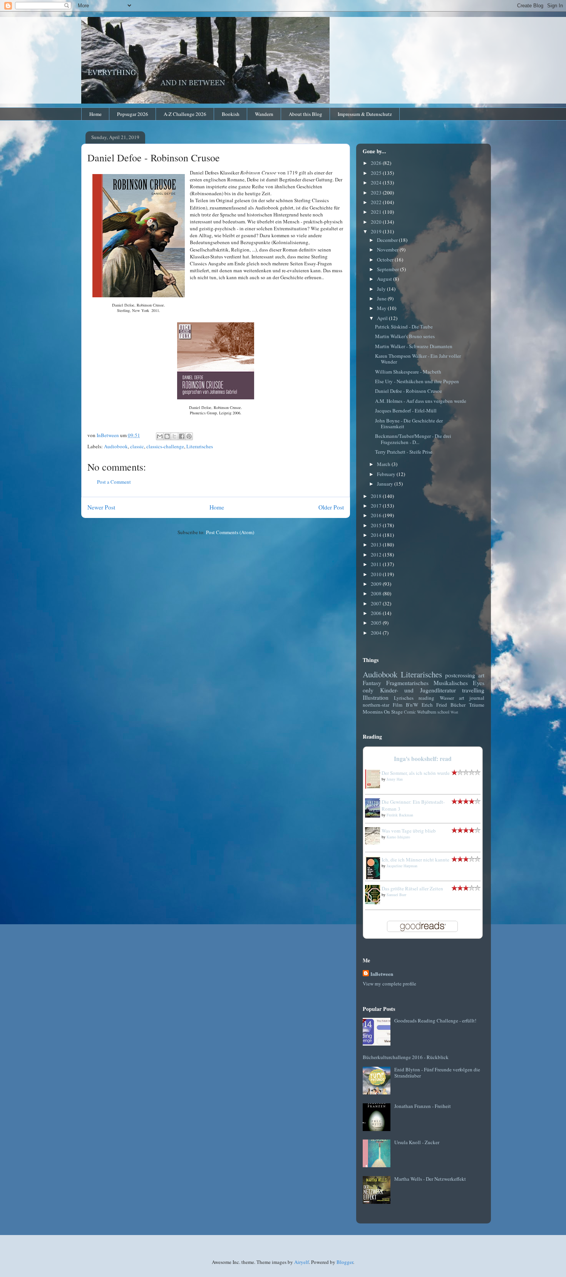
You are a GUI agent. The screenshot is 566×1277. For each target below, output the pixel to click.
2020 (377, 221)
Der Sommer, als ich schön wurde (416, 772)
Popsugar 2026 (132, 114)
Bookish (230, 114)
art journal (471, 697)
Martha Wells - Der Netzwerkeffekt (430, 1178)
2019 (377, 231)
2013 (377, 544)
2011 (377, 564)
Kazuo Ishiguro (398, 837)
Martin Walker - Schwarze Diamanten (413, 346)
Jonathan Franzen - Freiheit (422, 1106)
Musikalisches (451, 683)
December (388, 239)
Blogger (345, 1262)
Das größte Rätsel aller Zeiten (412, 888)
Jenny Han (395, 779)
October (386, 259)
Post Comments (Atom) (230, 532)
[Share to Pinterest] (189, 436)
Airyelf (301, 1262)
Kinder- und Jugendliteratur (418, 690)
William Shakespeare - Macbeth (408, 371)
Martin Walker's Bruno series (405, 336)
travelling (473, 690)
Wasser (447, 697)
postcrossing (460, 675)
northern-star (376, 704)
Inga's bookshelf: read (423, 758)
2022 (377, 202)
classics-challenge (165, 446)
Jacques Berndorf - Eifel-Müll (406, 410)
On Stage (393, 711)
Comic (410, 712)
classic (137, 446)
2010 (377, 574)
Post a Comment (114, 481)
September (388, 269)
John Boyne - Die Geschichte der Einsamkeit (409, 423)
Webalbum (426, 712)
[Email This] (160, 436)
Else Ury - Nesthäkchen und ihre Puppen (417, 381)
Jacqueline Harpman (402, 865)
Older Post (331, 507)
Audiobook (116, 446)
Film (397, 704)
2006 (377, 613)
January (385, 483)
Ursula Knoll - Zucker (416, 1142)
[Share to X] (174, 436)
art (481, 675)
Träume (476, 704)
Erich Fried (434, 704)
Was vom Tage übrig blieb (409, 830)
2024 (377, 182)
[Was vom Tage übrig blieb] (374, 842)
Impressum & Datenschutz (365, 114)
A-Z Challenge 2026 (185, 114)
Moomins (373, 711)
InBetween (381, 973)
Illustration (375, 697)
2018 (377, 496)
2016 (377, 515)
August (385, 278)
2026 (377, 162)
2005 (377, 622)
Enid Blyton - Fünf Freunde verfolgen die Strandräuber (437, 1072)
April (383, 318)
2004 (377, 632)
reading (426, 697)
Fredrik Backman (400, 815)
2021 (377, 211)
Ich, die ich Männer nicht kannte (415, 859)
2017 (377, 505)
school (443, 712)
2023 (377, 192)
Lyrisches (404, 697)
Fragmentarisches (407, 683)
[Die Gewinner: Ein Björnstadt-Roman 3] (374, 815)
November (388, 249)
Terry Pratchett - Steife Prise (403, 451)
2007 (377, 603)
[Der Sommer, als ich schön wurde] (374, 786)
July (382, 288)
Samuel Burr (396, 894)
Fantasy (372, 683)
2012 (377, 554)
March (384, 464)
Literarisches (199, 446)
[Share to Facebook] (182, 436)
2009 (377, 583)
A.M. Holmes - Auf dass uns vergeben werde (420, 400)
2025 (377, 172)
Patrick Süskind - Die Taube (404, 326)
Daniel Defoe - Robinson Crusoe (408, 390)
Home (95, 114)
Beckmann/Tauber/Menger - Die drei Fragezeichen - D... (413, 439)
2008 (377, 593)
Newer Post (101, 507)
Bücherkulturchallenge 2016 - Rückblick (406, 1057)
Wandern (264, 114)
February (387, 474)
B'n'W (412, 704)
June (382, 298)
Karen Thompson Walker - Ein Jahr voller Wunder (418, 358)
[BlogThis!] (167, 436)
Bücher (458, 704)
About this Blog (305, 114)
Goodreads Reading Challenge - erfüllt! (435, 1020)
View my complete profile (389, 983)
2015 (377, 525)
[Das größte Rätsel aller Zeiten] (374, 902)
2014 (377, 534)
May (382, 308)
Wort (454, 712)
